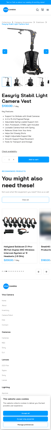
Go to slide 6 (12, 271)
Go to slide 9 (18, 271)
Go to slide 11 (21, 271)
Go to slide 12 (23, 271)
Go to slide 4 (8, 271)
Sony (4, 348)
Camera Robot (7, 315)
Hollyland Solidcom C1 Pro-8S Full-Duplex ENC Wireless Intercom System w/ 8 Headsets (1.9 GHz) (19, 251)
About (4, 305)
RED (3, 343)
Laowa (4, 380)
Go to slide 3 (6, 271)
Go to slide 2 (4, 271)
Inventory (5, 310)
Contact (5, 325)
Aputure (5, 393)
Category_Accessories (23, 22)
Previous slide (39, 272)
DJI (3, 352)
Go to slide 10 (19, 271)
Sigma (4, 370)
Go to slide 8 (16, 271)
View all (25, 200)
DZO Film (5, 365)
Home (4, 301)
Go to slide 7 (14, 271)
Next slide (46, 272)
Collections (6, 22)
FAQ (3, 320)
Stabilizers (40, 22)
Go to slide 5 (10, 271)
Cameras (5, 338)
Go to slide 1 (2, 271)
